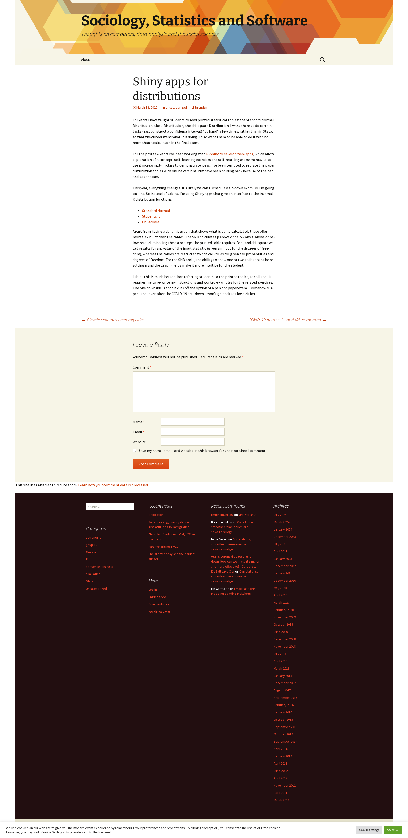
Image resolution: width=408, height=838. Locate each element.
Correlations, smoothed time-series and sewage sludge (233, 527)
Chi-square (150, 221)
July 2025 (280, 515)
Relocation (156, 515)
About (85, 59)
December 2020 (285, 580)
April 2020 (280, 595)
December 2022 (285, 566)
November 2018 (285, 646)
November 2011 (285, 785)
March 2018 (281, 668)
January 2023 (283, 558)
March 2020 (281, 602)
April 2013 (280, 763)
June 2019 (281, 632)
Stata (90, 581)
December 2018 (285, 639)
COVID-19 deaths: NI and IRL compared (288, 320)
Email (138, 432)
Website (139, 441)
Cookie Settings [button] (369, 830)
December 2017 (285, 683)
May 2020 (280, 588)
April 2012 (280, 778)
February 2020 (284, 610)
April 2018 (280, 661)
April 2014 (280, 749)
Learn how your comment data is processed (113, 485)
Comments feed (160, 604)
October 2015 (283, 719)
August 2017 (282, 690)
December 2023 (285, 537)
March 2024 (281, 522)
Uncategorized (176, 107)
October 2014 (283, 734)
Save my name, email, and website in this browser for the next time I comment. (202, 450)
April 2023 (280, 551)
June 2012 (281, 771)
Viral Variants (247, 515)
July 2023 (280, 544)
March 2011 (281, 800)
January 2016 (283, 712)
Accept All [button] (393, 830)
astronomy (93, 537)
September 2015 (285, 727)
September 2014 (285, 741)
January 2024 (283, 529)
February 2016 (284, 705)
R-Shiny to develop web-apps (229, 154)
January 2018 (283, 676)
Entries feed (157, 597)
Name (139, 422)
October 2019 (283, 624)
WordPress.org (159, 611)
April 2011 (280, 793)
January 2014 (283, 756)
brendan (201, 107)
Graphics (92, 552)
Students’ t (151, 216)
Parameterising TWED (163, 546)
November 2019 (285, 617)
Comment (142, 367)
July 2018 (280, 654)
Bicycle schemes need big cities (112, 320)
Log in (153, 589)
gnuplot (91, 545)
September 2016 (285, 697)
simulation (93, 574)
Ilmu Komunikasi (222, 515)
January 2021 (283, 573)
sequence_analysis (99, 566)
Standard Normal (156, 210)
